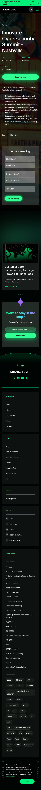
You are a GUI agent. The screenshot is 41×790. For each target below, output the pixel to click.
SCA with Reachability (14, 653)
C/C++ (30, 680)
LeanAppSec (11, 468)
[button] (36, 9)
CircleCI (10, 685)
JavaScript (11, 716)
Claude (20, 685)
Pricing (8, 410)
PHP (20, 733)
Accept (27, 781)
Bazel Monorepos (13, 588)
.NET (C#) (10, 733)
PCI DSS (9, 640)
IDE (15, 711)
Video (8, 479)
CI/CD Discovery (12, 592)
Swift (18, 744)
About (8, 421)
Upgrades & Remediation (16, 667)
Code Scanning (12, 597)
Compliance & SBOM (14, 601)
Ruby (9, 739)
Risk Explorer (11, 499)
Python (29, 733)
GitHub (19, 699)
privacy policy (10, 776)
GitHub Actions (12, 626)
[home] (9, 9)
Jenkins (23, 716)
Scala (25, 739)
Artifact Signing (12, 583)
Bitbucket (19, 680)
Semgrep (11, 524)
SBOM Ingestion (12, 649)
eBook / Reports (12, 457)
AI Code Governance (14, 571)
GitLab (25, 705)
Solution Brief (11, 473)
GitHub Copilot (12, 705)
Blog (7, 446)
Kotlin (9, 722)
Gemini (9, 699)
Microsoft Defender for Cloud (18, 728)
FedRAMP (10, 622)
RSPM (8, 644)
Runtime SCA (13, 540)
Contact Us (10, 415)
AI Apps (9, 567)
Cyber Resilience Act (14, 610)
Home (8, 405)
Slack (9, 744)
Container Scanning (14, 606)
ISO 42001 (10, 631)
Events (8, 462)
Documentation (12, 452)
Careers (9, 426)
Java (22, 711)
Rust (17, 739)
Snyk (9, 518)
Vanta (9, 750)
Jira (32, 716)
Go (8, 711)
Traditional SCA (14, 535)
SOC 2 (8, 662)
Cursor (30, 685)
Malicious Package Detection (17, 635)
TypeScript (28, 744)
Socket (10, 529)
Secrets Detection (13, 658)
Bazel (9, 680)
